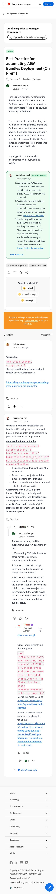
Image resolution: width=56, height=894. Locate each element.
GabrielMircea (19, 344)
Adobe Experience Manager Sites (16, 14)
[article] (28, 376)
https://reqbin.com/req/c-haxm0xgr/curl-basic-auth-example (30, 704)
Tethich (26, 624)
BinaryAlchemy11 (20, 85)
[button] (15, 79)
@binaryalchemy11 (26, 635)
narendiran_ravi (23, 175)
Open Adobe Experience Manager (29, 37)
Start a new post (31, 320)
